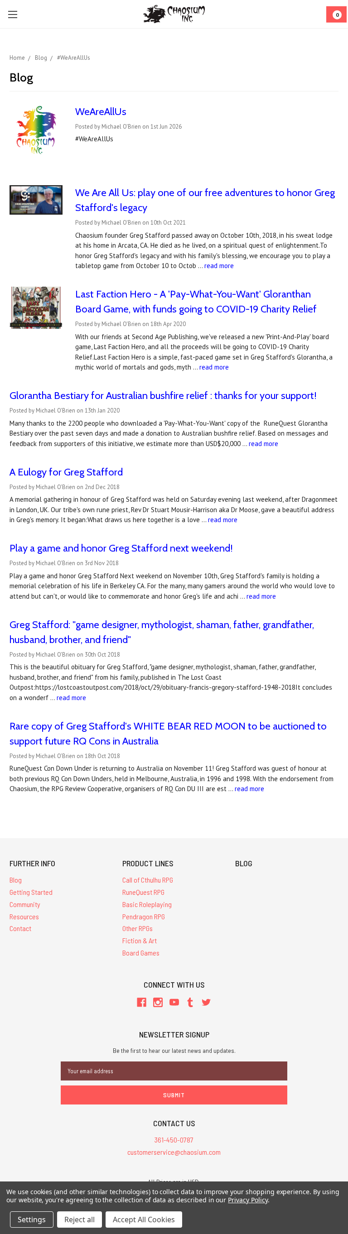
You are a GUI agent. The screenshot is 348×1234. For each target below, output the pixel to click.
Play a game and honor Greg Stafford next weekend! (121, 548)
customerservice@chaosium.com (174, 1152)
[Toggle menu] (12, 14)
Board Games (141, 952)
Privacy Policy (247, 1200)
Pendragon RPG (143, 916)
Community (25, 904)
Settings (32, 1219)
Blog (16, 879)
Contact (20, 928)
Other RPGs (137, 928)
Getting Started (31, 892)
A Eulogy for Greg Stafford (66, 472)
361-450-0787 (174, 1139)
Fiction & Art (139, 940)
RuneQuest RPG (143, 892)
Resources (24, 916)
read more (219, 265)
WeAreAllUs (100, 112)
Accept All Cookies (144, 1219)
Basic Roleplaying (147, 904)
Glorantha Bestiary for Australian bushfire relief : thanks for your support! (163, 395)
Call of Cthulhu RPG (147, 879)
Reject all (79, 1219)
